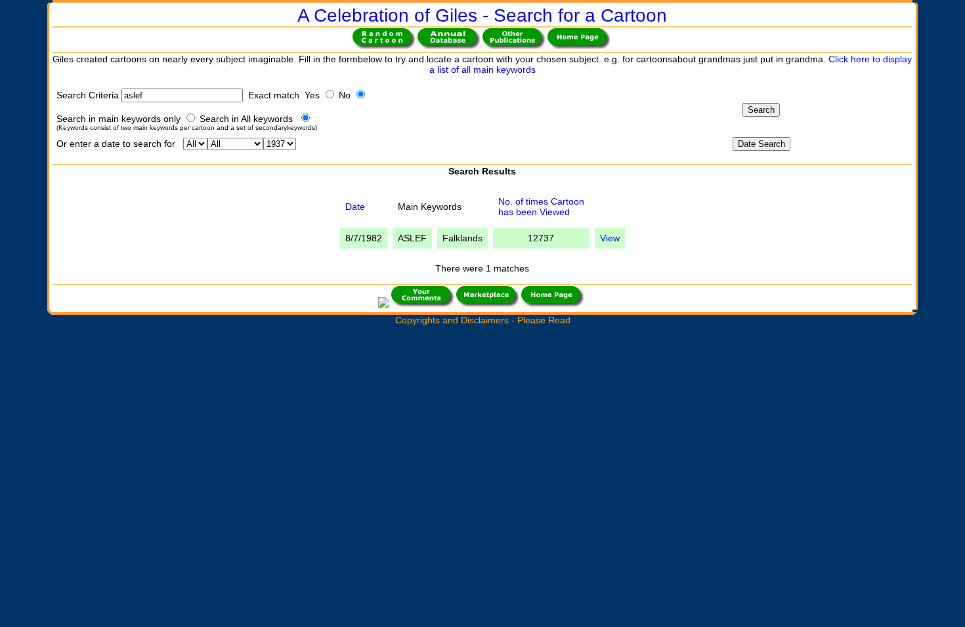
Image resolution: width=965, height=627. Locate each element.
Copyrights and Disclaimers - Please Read (482, 320)
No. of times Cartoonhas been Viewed (541, 206)
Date (355, 206)
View (610, 238)
